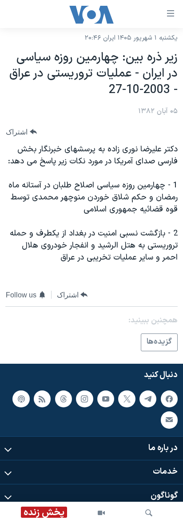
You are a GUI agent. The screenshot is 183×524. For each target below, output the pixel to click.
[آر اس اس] (42, 398)
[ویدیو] (101, 513)
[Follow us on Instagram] (84, 398)
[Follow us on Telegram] (147, 398)
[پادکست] (20, 398)
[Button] (21, 132)
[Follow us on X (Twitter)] (126, 398)
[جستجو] (148, 513)
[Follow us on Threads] (63, 398)
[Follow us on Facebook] (169, 398)
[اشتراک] (169, 419)
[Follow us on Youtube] (105, 398)
